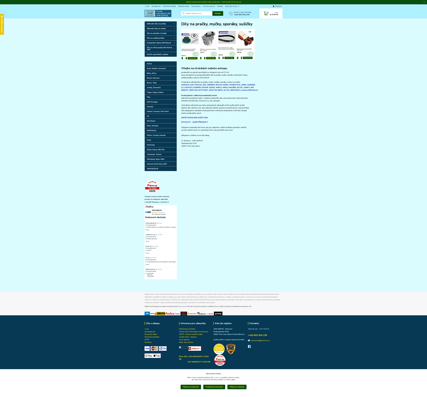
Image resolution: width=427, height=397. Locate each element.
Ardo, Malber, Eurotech (156, 68)
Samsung (151, 145)
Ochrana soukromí (209, 6)
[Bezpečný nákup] (231, 349)
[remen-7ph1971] (227, 44)
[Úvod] (162, 13)
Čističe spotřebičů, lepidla (157, 54)
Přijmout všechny (237, 387)
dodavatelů (183, 306)
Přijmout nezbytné (191, 387)
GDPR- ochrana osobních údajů (190, 334)
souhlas (216, 377)
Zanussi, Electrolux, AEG (157, 164)
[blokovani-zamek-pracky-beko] (245, 44)
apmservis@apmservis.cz (260, 340)
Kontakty (220, 6)
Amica (149, 64)
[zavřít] (424, 2)
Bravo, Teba (152, 83)
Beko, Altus (151, 73)
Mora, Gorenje (152, 126)
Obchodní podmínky (169, 6)
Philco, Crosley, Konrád (156, 135)
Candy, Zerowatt (154, 87)
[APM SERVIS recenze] (219, 349)
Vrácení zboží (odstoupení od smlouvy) (193, 332)
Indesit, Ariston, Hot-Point (158, 111)
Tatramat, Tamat (154, 154)
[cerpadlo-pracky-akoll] (209, 44)
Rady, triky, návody (231, 6)
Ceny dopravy (196, 6)
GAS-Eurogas (152, 102)
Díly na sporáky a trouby (157, 33)
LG (148, 116)
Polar (149, 140)
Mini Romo (151, 121)
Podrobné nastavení (214, 387)
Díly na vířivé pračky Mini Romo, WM (159, 49)
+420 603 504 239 (242, 14)
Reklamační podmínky (187, 329)
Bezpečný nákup (183, 6)
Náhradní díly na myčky (156, 28)
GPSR (147, 340)
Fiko (148, 97)
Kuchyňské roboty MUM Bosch (159, 43)
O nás (147, 6)
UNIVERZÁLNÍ (152, 169)
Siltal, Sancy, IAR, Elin (156, 150)
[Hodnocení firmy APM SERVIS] (161, 242)
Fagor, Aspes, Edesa (155, 92)
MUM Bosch (151, 130)
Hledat (218, 13)
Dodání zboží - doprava (188, 337)
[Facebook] (250, 347)
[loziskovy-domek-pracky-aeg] (190, 44)
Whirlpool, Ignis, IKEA (155, 159)
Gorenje (150, 107)
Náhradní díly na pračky (156, 24)
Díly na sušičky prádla (155, 38)
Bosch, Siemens (153, 78)
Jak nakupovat (156, 6)
